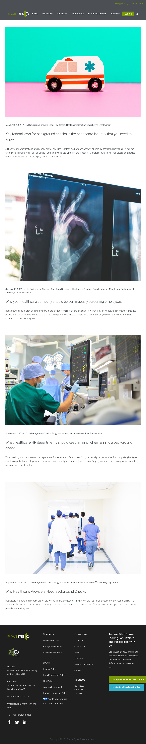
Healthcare (59, 125)
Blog (51, 125)
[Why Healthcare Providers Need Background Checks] (73, 528)
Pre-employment (102, 125)
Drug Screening (63, 289)
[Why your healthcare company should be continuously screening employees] (73, 227)
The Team (79, 658)
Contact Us (79, 646)
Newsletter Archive (83, 664)
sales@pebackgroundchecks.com (129, 3)
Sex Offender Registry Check (103, 582)
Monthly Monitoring (110, 289)
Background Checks (38, 125)
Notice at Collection (53, 703)
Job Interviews (76, 433)
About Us (78, 640)
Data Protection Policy (54, 674)
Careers (78, 670)
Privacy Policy (49, 668)
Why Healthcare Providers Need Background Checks (45, 591)
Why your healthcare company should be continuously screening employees (63, 301)
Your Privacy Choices (57, 698)
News (77, 652)
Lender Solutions (51, 640)
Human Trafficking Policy (55, 692)
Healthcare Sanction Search (79, 125)
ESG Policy (48, 680)
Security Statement (52, 686)
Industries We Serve (52, 652)
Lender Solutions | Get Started (126, 687)
